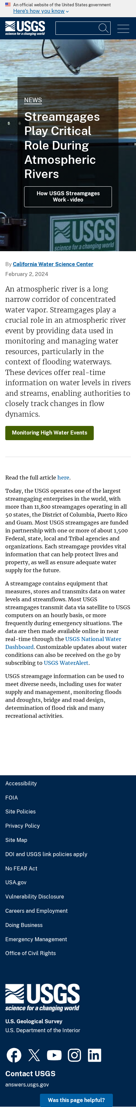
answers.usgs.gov (27, 1085)
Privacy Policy (22, 826)
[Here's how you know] (68, 8)
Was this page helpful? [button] (76, 1100)
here (63, 477)
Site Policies (20, 812)
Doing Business (24, 925)
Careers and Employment (36, 911)
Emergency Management (36, 940)
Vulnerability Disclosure (34, 897)
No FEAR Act (21, 869)
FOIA (11, 798)
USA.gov (15, 883)
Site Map (16, 840)
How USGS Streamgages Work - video (68, 196)
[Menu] (123, 29)
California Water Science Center (53, 264)
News (33, 100)
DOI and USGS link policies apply (46, 854)
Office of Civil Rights (30, 953)
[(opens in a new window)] (14, 1054)
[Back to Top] (112, 1083)
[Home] (25, 34)
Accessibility (21, 784)
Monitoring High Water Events (49, 433)
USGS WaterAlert (66, 663)
